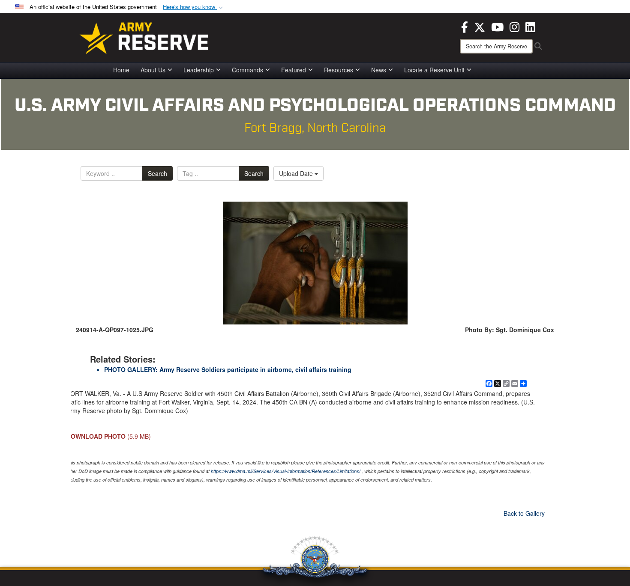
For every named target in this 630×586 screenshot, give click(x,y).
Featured (293, 69)
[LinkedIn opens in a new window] (530, 26)
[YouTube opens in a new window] (497, 26)
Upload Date (297, 173)
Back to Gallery (524, 513)
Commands (247, 69)
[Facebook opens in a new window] (464, 26)
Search (157, 173)
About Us (153, 69)
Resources (338, 69)
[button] (194, 7)
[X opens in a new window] (479, 26)
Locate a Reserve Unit (434, 69)
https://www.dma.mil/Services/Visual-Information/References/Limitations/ (285, 471)
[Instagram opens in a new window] (514, 26)
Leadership (198, 69)
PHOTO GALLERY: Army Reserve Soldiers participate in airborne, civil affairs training (227, 369)
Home (121, 69)
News (378, 69)
